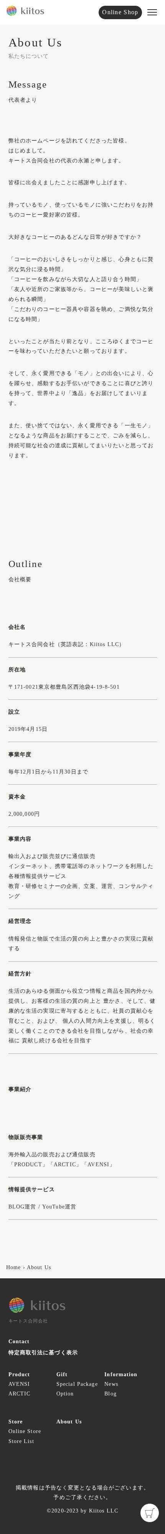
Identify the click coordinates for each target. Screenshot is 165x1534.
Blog (110, 1394)
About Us (39, 1267)
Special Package (71, 1384)
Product (19, 1374)
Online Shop (120, 12)
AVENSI (19, 1384)
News (111, 1384)
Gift (62, 1374)
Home (13, 1267)
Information (119, 1374)
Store (15, 1422)
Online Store (23, 1431)
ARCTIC (19, 1394)
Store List (21, 1441)
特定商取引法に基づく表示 (43, 1352)
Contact (19, 1341)
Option (65, 1394)
